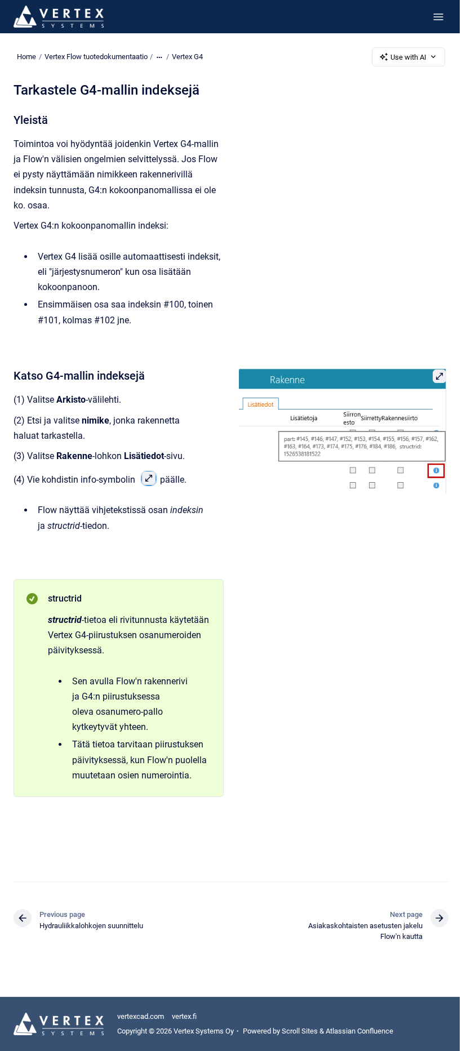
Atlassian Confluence (359, 1031)
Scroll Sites (300, 1031)
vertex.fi (184, 1016)
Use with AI (408, 57)
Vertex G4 (187, 56)
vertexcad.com (140, 1016)
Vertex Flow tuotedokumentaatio (96, 56)
